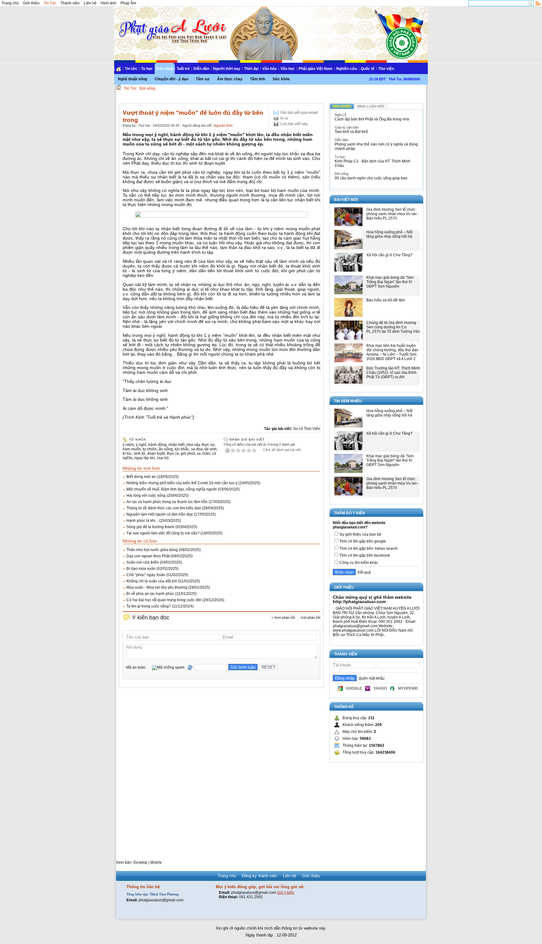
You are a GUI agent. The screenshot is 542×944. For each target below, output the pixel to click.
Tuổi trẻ (183, 68)
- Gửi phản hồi (309, 617)
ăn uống (166, 449)
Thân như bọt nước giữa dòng (152, 550)
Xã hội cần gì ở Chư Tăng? (389, 255)
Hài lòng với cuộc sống (146, 495)
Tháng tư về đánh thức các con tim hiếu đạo (163, 508)
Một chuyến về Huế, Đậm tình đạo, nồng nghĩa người (171, 489)
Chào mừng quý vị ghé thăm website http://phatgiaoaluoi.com (372, 599)
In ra (284, 118)
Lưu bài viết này (294, 124)
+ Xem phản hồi (283, 617)
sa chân (203, 453)
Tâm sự (203, 79)
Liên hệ (90, 3)
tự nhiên (150, 449)
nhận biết (176, 445)
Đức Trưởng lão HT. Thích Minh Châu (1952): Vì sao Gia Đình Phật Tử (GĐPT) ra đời (393, 372)
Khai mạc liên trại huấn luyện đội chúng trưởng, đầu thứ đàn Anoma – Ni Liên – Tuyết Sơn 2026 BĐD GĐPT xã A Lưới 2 (392, 352)
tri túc (127, 453)
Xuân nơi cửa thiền (142, 562)
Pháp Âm (128, 3)
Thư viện (386, 68)
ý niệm (128, 445)
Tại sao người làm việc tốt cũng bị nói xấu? (162, 533)
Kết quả (363, 572)
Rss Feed (537, 3)
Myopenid (408, 688)
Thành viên (70, 3)
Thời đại (251, 68)
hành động (157, 445)
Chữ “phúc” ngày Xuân (145, 575)
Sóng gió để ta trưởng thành (150, 527)
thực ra (173, 453)
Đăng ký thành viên (259, 875)
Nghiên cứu (346, 68)
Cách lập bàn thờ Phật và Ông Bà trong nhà (372, 119)
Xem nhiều (341, 106)
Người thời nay (226, 68)
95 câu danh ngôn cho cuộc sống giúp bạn (371, 178)
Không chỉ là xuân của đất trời (151, 581)
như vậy (193, 445)
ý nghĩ (141, 445)
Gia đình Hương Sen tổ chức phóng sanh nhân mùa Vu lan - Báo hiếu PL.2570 (392, 213)
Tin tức (131, 68)
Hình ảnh (108, 3)
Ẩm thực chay (229, 79)
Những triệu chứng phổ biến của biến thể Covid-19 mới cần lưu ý (181, 483)
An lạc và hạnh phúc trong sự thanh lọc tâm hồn (167, 502)
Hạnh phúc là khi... (142, 520)
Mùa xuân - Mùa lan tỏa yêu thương (156, 587)
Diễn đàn (201, 68)
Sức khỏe (281, 79)
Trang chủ (10, 3)
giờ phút (188, 453)
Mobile (156, 862)
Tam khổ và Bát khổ (351, 132)
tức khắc (182, 449)
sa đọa (197, 449)
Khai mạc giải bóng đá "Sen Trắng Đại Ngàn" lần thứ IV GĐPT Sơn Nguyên (390, 282)
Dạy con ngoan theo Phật (148, 556)
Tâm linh (257, 79)
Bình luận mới (370, 106)
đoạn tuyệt (156, 453)
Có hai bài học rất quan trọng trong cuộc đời (163, 600)
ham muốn (132, 449)
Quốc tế (368, 68)
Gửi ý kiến (285, 892)
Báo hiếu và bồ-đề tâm (385, 300)
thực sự (208, 445)
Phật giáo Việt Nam (315, 68)
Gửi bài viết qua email (299, 112)
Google (354, 688)
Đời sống (165, 68)
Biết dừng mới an (141, 477)
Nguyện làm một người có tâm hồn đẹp (159, 514)
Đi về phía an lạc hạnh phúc (150, 593)
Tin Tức (50, 3)
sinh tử (139, 453)
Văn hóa (269, 68)
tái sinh (211, 449)
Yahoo (380, 688)
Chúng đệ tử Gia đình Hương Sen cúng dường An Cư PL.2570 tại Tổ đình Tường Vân (393, 327)
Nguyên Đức (223, 125)
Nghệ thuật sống (132, 79)
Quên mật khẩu (371, 678)
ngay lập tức (144, 458)
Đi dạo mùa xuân (141, 568)
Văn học (287, 68)
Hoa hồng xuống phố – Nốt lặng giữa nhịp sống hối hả (389, 234)
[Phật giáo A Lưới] (171, 25)
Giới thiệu (31, 3)
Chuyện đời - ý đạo (171, 79)
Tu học (147, 68)
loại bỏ (163, 458)
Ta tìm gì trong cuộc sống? (148, 606)
